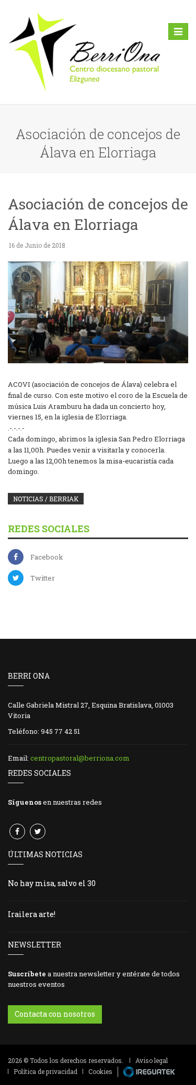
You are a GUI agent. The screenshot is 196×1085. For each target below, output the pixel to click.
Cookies (100, 1071)
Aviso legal (151, 1060)
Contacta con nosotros (55, 1014)
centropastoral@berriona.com (80, 758)
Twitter (42, 578)
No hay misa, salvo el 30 (52, 883)
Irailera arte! (31, 914)
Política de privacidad (45, 1071)
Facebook (46, 557)
